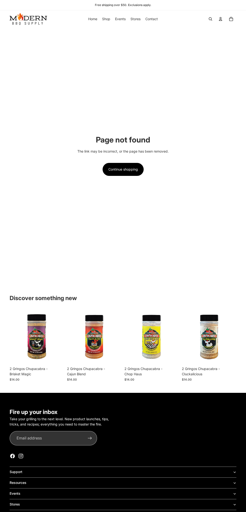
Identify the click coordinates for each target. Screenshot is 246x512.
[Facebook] (12, 456)
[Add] (56, 356)
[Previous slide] (187, 337)
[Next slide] (231, 337)
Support (16, 472)
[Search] (210, 19)
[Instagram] (21, 456)
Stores (15, 504)
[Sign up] (90, 438)
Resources (18, 483)
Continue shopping (123, 169)
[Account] (220, 19)
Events (15, 493)
